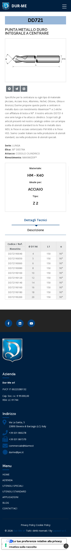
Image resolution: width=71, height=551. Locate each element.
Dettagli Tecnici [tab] (35, 220)
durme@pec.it (16, 452)
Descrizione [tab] (35, 230)
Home (5, 474)
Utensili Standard (14, 491)
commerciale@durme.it (21, 445)
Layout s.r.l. (59, 530)
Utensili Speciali (12, 485)
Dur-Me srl (19, 530)
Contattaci (9, 508)
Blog (5, 502)
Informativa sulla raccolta (20, 547)
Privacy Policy (28, 525)
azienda (7, 480)
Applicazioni (10, 497)
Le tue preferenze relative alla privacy (37, 541)
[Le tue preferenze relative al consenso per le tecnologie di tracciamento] (6, 545)
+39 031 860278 (17, 432)
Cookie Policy (43, 525)
